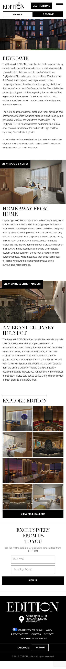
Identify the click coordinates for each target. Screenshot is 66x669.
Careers (36, 634)
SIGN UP (33, 581)
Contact (48, 634)
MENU (17, 15)
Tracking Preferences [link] (33, 638)
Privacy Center (19, 634)
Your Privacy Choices (29, 630)
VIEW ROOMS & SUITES (15, 164)
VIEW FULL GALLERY (33, 514)
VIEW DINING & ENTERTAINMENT (22, 284)
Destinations (41, 6)
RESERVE (48, 14)
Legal (49, 630)
